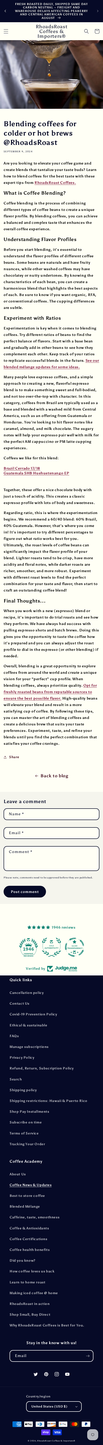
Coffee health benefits (30, 1250)
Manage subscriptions (29, 1047)
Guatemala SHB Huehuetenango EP (36, 473)
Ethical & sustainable (28, 1025)
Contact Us (19, 1004)
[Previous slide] (5, 11)
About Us (18, 1174)
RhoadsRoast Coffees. (55, 183)
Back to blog (54, 775)
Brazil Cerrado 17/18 (22, 468)
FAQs (14, 1036)
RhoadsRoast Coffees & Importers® (56, 1441)
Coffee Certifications (28, 1239)
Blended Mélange (25, 1206)
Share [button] (14, 757)
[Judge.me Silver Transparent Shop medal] (56, 947)
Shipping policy (23, 1090)
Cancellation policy (27, 993)
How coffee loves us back (32, 1271)
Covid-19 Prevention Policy (33, 1014)
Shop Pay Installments (29, 1112)
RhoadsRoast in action (30, 1304)
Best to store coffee (27, 1196)
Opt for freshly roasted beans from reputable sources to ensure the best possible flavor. (50, 692)
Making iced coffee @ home (34, 1293)
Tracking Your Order (27, 1144)
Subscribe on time (26, 1122)
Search (16, 1079)
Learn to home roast (27, 1282)
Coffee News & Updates (31, 1185)
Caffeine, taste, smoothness (34, 1217)
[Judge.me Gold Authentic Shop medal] (33, 947)
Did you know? (22, 1261)
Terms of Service (24, 1133)
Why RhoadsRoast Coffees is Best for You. (47, 1325)
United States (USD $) (49, 1406)
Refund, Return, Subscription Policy (42, 1068)
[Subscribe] (87, 1356)
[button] (6, 31)
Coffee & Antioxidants (29, 1228)
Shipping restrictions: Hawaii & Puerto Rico (48, 1101)
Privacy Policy (22, 1058)
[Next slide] (97, 11)
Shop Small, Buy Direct (30, 1315)
